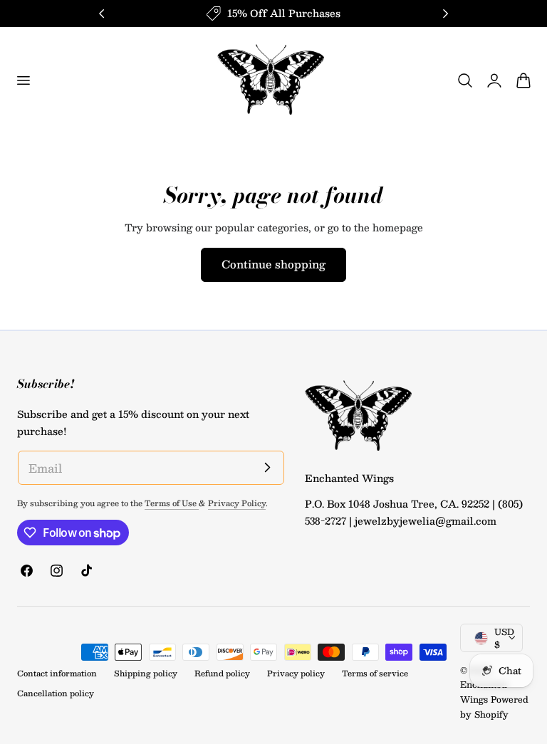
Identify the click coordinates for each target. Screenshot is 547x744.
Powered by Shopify (494, 706)
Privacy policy (296, 673)
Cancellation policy (55, 693)
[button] (23, 80)
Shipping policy (145, 673)
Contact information (57, 673)
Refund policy (222, 673)
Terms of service (375, 673)
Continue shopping (273, 264)
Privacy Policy (237, 503)
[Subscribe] (268, 467)
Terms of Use (172, 503)
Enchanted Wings (483, 691)
